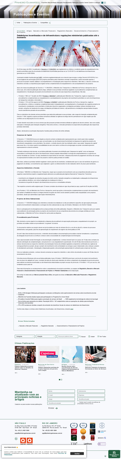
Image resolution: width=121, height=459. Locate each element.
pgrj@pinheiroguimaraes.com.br (52, 433)
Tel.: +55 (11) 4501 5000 (22, 430)
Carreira (86, 2)
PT (102, 2)
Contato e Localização (94, 2)
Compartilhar (44, 23)
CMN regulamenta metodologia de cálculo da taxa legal (81, 299)
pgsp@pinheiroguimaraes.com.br (25, 433)
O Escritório (44, 2)
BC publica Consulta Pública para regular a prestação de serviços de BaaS (40, 299)
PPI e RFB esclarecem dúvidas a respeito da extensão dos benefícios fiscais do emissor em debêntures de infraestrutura (53, 305)
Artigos (29, 31)
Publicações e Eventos (78, 2)
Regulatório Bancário (65, 31)
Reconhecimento (67, 2)
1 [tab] (59, 379)
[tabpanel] (25, 359)
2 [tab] (61, 379)
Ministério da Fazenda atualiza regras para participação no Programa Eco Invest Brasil (43, 297)
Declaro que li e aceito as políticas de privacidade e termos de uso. (88, 403)
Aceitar (77, 454)
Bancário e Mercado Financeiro (44, 31)
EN (104, 2)
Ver (16, 372)
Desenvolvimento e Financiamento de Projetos (39, 271)
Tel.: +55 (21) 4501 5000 (49, 430)
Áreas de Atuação (52, 2)
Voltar (18, 23)
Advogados (60, 2)
